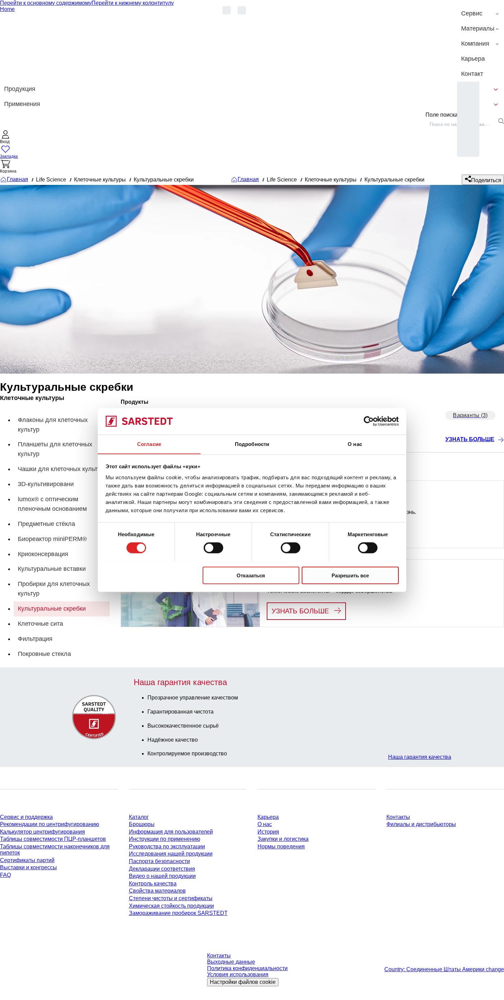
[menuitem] (480, 13)
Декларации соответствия (162, 869)
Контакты (398, 817)
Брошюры (142, 824)
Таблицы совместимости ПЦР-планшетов (53, 839)
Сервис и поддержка (26, 817)
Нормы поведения (281, 846)
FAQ (5, 875)
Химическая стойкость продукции (171, 906)
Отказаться (251, 575)
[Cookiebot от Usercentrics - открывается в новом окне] (369, 421)
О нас (264, 824)
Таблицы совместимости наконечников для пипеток (55, 850)
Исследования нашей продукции (171, 854)
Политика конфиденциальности (247, 968)
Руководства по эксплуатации (167, 846)
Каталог (139, 817)
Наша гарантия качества (419, 757)
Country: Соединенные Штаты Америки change (444, 969)
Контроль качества (153, 883)
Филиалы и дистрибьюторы (421, 824)
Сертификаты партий (27, 860)
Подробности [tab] (252, 444)
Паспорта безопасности (159, 861)
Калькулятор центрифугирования (42, 832)
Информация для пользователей (171, 832)
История (268, 832)
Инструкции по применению (164, 839)
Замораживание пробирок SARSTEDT (178, 913)
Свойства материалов (157, 891)
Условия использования (237, 974)
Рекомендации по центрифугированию (49, 824)
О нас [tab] (355, 444)
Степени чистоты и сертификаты (171, 898)
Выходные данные (231, 962)
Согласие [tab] (149, 444)
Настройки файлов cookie (243, 982)
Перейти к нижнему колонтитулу (133, 3)
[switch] (213, 547)
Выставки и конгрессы (28, 867)
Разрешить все (350, 575)
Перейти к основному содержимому (46, 3)
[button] (5, 137)
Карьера (268, 817)
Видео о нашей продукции (162, 876)
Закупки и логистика (283, 839)
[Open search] (501, 121)
